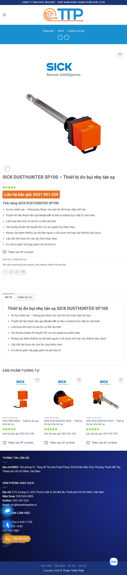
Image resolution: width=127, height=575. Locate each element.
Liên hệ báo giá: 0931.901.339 (31, 194)
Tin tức (71, 566)
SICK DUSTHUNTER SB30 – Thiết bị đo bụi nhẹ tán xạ (63, 423)
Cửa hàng (59, 566)
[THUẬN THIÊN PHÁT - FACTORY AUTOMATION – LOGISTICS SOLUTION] (63, 15)
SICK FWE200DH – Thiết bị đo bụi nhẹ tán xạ (20, 423)
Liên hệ (82, 566)
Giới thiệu (46, 566)
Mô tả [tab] (8, 297)
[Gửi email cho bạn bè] (17, 272)
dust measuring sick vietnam (20, 264)
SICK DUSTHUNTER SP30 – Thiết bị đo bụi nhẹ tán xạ (105, 423)
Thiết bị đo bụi (76, 31)
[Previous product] (66, 37)
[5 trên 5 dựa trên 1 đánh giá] (63, 187)
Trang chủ (48, 31)
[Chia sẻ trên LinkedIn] (23, 272)
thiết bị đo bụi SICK (57, 264)
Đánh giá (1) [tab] (25, 297)
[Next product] (60, 37)
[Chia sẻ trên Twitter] (11, 272)
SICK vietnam (41, 264)
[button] (4, 15)
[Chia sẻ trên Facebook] (5, 272)
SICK (61, 31)
